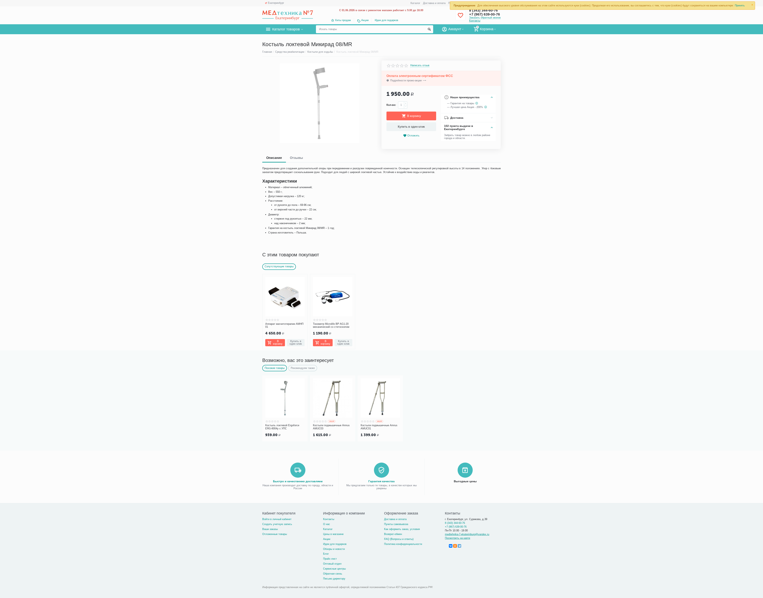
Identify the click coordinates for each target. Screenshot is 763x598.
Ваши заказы (270, 529)
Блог (326, 553)
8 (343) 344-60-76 (455, 522)
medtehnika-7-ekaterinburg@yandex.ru (467, 534)
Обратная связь (332, 573)
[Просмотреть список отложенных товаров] (460, 17)
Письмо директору (334, 578)
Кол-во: (391, 104)
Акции (364, 20)
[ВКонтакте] (450, 546)
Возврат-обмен (393, 534)
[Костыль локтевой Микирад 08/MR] (319, 103)
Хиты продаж (343, 20)
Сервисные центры (334, 568)
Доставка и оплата (434, 3)
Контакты (474, 20)
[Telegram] (459, 546)
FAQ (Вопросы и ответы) (398, 539)
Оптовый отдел (332, 563)
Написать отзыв (419, 65)
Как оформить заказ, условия (402, 529)
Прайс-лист (330, 558)
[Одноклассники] (455, 546)
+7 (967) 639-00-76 (484, 14)
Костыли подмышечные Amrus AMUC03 (331, 427)
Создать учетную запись (277, 524)
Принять (740, 5)
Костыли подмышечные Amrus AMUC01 (379, 427)
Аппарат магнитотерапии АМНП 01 (284, 325)
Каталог (415, 3)
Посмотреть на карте (457, 538)
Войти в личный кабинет (276, 519)
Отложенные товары (274, 534)
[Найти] (429, 29)
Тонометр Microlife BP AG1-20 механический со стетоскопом (331, 325)
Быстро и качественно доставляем (297, 481)
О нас (326, 524)
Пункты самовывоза (396, 524)
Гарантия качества (381, 481)
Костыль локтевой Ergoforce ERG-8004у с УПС (282, 427)
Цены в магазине (333, 534)
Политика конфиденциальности (403, 544)
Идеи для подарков (386, 20)
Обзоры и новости (334, 548)
